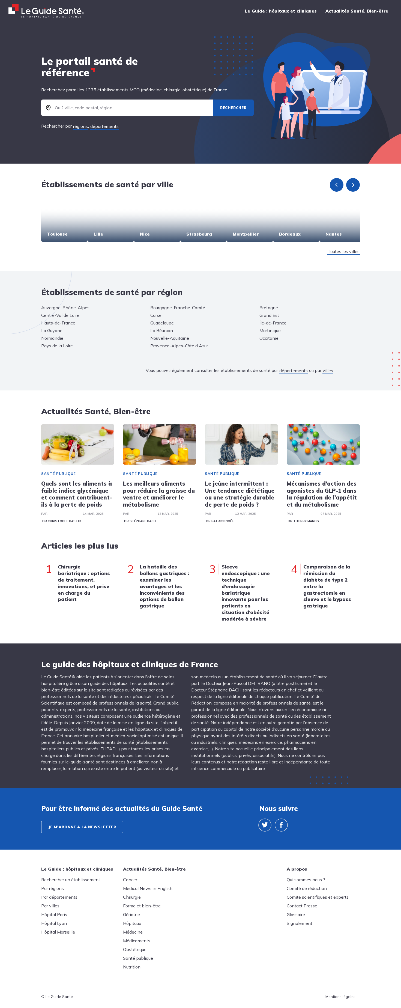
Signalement (299, 923)
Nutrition (131, 967)
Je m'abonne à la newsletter (82, 827)
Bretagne (268, 307)
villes (328, 370)
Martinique (270, 330)
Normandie (52, 338)
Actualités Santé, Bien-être (356, 11)
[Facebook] (281, 825)
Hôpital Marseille (58, 932)
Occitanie (269, 338)
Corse (155, 315)
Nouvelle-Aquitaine (169, 338)
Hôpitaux (132, 923)
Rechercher (233, 108)
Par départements (59, 897)
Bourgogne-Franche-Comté (177, 307)
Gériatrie (131, 914)
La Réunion (161, 330)
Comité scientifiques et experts (318, 897)
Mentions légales (340, 996)
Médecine (133, 932)
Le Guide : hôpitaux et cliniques (281, 11)
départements (104, 126)
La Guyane (51, 330)
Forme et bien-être (142, 905)
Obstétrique (134, 949)
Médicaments (136, 940)
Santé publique (58, 473)
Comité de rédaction (307, 888)
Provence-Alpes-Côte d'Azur (179, 345)
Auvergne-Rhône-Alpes (65, 307)
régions (80, 126)
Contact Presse (302, 905)
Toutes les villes (344, 251)
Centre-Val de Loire (60, 315)
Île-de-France (272, 323)
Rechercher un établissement (70, 879)
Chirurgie (132, 897)
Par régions (52, 888)
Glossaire (296, 914)
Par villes (50, 905)
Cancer (130, 879)
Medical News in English (147, 888)
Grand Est (269, 315)
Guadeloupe (162, 323)
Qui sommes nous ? (306, 879)
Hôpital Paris (54, 914)
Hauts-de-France (58, 323)
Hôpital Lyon (54, 923)
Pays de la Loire (57, 345)
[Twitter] (265, 825)
